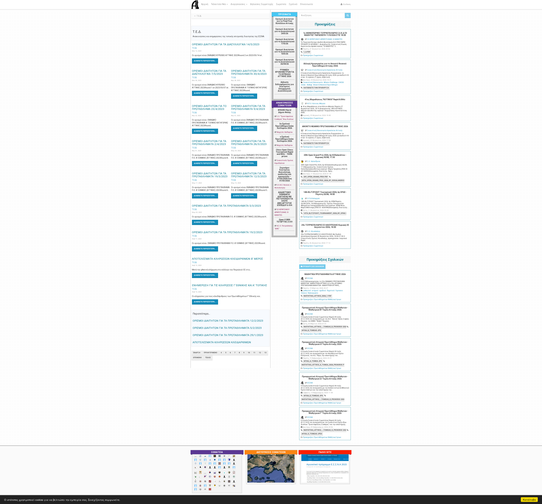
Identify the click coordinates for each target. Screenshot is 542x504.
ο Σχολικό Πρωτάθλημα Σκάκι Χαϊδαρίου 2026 (284, 139)
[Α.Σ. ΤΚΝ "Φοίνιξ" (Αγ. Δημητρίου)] (234, 463)
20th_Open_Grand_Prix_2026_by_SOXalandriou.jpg (323, 180)
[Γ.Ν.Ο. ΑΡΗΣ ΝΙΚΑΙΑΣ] (224, 467)
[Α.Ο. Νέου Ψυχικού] (219, 459)
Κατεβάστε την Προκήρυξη (316, 88)
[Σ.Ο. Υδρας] (210, 485)
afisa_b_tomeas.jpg (311, 330)
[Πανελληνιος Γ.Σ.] (200, 477)
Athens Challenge (330, 82)
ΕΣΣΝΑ (310, 278)
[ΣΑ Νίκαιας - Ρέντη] (219, 485)
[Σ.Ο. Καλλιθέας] (215, 481)
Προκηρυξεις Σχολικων (313, 266)
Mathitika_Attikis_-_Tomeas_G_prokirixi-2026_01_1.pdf (325, 430)
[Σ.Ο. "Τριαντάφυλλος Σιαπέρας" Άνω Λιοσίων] (234, 476)
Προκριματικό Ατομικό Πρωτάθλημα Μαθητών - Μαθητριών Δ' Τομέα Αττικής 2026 (325, 377)
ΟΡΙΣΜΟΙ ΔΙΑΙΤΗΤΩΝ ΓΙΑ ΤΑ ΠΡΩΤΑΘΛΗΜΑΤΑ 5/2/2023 (227, 328)
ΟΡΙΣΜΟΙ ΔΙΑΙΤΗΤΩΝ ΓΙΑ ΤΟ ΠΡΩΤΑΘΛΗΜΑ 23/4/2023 (209, 107)
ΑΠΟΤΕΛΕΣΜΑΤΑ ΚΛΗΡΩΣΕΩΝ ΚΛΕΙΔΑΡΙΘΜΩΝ (222, 342)
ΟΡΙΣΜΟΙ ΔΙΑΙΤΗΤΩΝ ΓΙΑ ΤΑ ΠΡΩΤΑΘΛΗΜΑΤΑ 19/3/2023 (210, 175)
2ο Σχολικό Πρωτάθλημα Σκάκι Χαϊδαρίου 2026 (284, 126)
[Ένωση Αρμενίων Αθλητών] (210, 472)
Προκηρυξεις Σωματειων (313, 55)
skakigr (309, 85)
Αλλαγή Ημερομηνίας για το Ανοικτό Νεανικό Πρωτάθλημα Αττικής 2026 (325, 64)
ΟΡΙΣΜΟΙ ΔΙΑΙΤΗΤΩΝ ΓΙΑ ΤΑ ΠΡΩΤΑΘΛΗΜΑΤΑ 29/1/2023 (228, 335)
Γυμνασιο (339, 291)
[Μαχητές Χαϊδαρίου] (219, 472)
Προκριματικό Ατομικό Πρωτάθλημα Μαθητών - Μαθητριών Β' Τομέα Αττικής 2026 (325, 309)
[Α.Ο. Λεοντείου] (210, 460)
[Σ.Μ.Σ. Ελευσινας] (229, 476)
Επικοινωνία (306, 4)
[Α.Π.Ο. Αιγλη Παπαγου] (200, 463)
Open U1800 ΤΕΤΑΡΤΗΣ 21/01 (285, 220)
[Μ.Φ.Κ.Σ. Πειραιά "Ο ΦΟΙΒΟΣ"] (215, 472)
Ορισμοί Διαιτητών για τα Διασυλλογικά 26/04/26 (284, 62)
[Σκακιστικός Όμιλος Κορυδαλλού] (205, 489)
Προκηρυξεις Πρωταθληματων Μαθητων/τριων (322, 299)
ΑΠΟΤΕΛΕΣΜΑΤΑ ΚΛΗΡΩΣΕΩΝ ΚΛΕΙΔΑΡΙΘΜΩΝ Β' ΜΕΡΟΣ (227, 258)
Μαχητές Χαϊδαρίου (285, 132)
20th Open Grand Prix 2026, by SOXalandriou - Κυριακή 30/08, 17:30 (325, 156)
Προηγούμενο (210, 353)
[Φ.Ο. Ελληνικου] (210, 489)
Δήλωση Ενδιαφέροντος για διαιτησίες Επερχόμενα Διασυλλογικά (284, 86)
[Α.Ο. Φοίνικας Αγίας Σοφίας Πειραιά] (195, 463)
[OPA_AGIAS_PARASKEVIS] (195, 456)
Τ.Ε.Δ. (194, 48)
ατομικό (315, 291)
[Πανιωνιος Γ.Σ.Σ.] (205, 476)
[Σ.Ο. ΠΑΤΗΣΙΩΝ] (234, 481)
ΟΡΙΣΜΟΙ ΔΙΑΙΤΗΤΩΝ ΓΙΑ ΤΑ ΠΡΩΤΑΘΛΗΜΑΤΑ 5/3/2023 (226, 205)
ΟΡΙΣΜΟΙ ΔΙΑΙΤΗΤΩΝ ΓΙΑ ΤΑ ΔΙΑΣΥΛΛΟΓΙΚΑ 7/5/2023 (209, 72)
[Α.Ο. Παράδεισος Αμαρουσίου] (224, 459)
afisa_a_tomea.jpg (313, 361)
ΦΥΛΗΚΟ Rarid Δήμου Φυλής (284, 111)
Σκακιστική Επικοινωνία (313, 82)
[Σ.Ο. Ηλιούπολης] (205, 481)
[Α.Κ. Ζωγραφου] (219, 455)
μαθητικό (307, 291)
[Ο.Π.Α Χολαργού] (224, 472)
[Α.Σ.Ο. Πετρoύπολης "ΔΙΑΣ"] (195, 468)
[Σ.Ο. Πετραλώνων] (200, 485)
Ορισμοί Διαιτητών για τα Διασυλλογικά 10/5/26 (284, 51)
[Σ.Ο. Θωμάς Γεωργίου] (210, 481)
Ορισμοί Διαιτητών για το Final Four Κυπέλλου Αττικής (284, 21)
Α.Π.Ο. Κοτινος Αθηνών (316, 104)
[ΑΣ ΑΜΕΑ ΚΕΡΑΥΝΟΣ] (210, 467)
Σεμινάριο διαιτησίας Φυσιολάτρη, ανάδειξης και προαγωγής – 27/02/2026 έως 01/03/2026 (284, 174)
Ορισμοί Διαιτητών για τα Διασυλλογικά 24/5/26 (284, 31)
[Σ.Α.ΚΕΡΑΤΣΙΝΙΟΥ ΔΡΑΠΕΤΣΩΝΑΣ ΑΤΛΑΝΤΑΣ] (224, 476)
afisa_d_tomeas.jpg (313, 396)
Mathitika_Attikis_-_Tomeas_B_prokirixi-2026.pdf (325, 327)
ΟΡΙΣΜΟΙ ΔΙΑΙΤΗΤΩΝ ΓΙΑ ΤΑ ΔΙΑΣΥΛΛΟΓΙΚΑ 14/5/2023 (225, 44)
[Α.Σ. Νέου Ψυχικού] (219, 463)
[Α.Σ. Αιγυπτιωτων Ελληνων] (210, 463)
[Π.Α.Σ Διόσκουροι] (229, 472)
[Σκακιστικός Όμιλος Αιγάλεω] (200, 489)
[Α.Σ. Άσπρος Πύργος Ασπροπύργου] (215, 463)
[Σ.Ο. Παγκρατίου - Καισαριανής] (229, 481)
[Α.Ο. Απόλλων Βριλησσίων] (234, 456)
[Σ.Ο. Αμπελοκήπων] (200, 481)
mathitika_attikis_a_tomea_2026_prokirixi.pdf (323, 365)
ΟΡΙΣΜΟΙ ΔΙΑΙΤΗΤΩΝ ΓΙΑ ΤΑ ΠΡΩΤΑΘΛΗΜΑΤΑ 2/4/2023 (209, 143)
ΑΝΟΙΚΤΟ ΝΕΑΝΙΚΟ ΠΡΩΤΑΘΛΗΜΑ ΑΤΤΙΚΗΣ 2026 (325, 126)
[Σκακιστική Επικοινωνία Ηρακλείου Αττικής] (229, 485)
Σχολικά (293, 4)
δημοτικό (331, 291)
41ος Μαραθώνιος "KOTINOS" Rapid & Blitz (325, 99)
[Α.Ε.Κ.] (215, 455)
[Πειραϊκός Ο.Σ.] (210, 476)
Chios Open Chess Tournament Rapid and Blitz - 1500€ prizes (284, 153)
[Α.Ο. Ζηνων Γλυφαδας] (200, 459)
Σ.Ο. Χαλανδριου (313, 161)
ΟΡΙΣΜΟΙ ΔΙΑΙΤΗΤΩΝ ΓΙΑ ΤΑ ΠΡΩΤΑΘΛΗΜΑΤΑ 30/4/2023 (249, 72)
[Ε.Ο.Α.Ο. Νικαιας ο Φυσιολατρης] (195, 473)
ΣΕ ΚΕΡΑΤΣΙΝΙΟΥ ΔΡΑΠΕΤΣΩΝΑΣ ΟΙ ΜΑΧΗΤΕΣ (282, 212)
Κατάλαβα (529, 499)
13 (265, 353)
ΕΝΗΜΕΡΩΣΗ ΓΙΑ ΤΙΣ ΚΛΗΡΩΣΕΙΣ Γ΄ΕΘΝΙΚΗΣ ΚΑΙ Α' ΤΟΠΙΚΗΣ (229, 285)
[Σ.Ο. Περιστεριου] (195, 485)
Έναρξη (196, 353)
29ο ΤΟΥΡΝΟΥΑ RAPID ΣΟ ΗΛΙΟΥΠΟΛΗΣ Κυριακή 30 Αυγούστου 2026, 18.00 (325, 226)
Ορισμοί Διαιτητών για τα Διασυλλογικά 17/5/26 (284, 41)
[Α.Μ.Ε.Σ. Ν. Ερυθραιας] (224, 455)
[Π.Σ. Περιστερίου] (234, 471)
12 (260, 353)
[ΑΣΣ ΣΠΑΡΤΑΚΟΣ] (215, 467)
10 (249, 353)
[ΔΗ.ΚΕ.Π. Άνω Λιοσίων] (229, 467)
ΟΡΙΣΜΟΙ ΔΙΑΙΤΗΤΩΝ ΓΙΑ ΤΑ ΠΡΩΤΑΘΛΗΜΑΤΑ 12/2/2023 (228, 320)
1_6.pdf (307, 52)
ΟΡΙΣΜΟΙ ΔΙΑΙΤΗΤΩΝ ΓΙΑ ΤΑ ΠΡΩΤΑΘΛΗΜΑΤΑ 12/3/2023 (249, 175)
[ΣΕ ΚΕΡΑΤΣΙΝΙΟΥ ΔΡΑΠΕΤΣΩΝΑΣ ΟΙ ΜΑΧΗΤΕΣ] (224, 485)
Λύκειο (304, 293)
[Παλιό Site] (343, 475)
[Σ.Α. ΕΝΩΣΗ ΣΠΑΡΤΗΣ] (219, 476)
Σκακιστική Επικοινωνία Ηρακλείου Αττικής (325, 70)
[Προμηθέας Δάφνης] (215, 476)
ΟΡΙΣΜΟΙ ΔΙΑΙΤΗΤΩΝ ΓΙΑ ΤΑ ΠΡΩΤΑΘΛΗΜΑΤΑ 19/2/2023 (227, 232)
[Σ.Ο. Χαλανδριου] (215, 485)
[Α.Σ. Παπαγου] (224, 463)
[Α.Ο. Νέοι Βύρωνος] (215, 459)
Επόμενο (197, 358)
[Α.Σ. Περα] (229, 463)
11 (254, 353)
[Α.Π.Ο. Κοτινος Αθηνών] (205, 463)
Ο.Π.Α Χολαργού (313, 198)
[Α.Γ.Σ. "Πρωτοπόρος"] (205, 456)
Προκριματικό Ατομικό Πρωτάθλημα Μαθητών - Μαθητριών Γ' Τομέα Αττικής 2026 (325, 412)
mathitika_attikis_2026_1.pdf (317, 296)
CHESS (341, 82)
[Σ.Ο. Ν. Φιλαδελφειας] (224, 481)
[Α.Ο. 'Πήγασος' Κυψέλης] (229, 455)
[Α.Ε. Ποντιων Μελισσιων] (210, 455)
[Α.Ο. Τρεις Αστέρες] (234, 459)
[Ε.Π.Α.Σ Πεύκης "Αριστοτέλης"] (205, 473)
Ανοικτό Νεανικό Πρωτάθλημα (325, 85)
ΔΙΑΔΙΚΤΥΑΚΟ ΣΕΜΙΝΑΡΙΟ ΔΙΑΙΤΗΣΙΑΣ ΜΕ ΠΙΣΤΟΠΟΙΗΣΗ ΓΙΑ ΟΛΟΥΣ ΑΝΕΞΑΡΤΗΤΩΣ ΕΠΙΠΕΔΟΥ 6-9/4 (284, 198)
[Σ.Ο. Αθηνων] (195, 481)
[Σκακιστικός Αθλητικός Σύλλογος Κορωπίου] (234, 486)
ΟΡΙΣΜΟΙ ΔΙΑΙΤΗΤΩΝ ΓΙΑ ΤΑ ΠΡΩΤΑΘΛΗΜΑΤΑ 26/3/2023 (249, 143)
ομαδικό (322, 291)
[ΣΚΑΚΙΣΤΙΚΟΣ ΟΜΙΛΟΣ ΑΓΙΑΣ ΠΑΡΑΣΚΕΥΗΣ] (195, 489)
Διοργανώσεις (238, 4)
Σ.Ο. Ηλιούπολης (313, 231)
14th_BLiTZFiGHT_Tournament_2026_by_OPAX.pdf (325, 213)
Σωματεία (281, 4)
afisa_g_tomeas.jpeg (312, 434)
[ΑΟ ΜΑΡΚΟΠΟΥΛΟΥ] (205, 467)
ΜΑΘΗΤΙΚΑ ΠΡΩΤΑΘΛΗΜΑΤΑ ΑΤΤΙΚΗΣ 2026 (325, 274)
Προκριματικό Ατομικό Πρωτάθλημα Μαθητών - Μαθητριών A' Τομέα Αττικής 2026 (325, 343)
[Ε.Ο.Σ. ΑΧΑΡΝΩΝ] (200, 472)
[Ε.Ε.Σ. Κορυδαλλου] (234, 467)
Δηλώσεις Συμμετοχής (261, 4)
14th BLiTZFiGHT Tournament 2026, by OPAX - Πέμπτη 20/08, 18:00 (325, 193)
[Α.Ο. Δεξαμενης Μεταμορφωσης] (195, 459)
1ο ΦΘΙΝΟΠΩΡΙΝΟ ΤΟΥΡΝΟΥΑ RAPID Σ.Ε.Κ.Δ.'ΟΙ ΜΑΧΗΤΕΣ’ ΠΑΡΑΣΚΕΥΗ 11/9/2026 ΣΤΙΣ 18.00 (325, 34)
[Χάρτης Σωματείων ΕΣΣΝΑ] (277, 472)
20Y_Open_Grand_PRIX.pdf (316, 177)
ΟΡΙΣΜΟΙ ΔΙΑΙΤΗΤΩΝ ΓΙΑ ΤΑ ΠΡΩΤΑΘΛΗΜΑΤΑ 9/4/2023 (248, 107)
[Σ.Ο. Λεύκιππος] (219, 481)
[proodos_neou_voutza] (200, 455)
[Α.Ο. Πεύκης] (229, 459)
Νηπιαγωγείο (313, 293)
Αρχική (204, 4)
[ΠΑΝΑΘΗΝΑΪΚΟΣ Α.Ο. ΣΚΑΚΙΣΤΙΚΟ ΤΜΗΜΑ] (195, 477)
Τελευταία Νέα (218, 4)
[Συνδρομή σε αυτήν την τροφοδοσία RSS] (267, 23)
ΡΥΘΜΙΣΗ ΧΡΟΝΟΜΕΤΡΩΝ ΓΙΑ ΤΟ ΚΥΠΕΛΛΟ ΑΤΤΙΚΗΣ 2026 (284, 73)
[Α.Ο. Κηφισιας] (205, 459)
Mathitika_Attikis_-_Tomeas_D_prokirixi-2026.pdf (323, 399)
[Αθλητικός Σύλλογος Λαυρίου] (200, 467)
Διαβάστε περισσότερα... (205, 61)
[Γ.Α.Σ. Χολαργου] (219, 467)
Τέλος (208, 358)
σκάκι (303, 85)
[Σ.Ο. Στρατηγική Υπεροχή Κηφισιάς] (205, 485)
